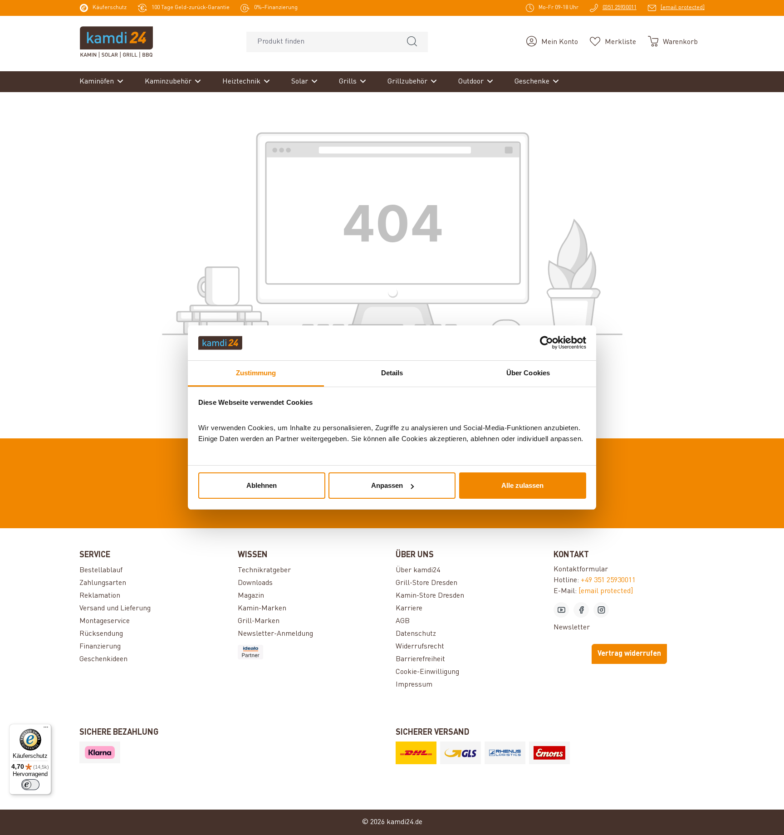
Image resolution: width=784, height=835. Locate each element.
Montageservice (104, 621)
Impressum (414, 684)
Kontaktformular (581, 569)
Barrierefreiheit (420, 659)
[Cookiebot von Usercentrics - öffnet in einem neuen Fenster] (546, 343)
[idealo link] (313, 652)
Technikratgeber (264, 570)
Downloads (255, 583)
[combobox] (321, 42)
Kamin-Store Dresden (430, 595)
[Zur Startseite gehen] (116, 41)
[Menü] (45, 729)
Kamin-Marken (262, 608)
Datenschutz (416, 634)
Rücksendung (101, 634)
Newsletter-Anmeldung (275, 634)
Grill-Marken (258, 621)
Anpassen (387, 485)
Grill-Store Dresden (426, 583)
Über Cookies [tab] (528, 373)
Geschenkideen (103, 659)
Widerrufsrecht (420, 646)
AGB (403, 621)
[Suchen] (412, 42)
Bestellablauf (100, 570)
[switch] (30, 784)
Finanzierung (100, 646)
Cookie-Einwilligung (427, 672)
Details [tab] (392, 373)
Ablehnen (261, 485)
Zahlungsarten (102, 583)
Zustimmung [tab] (256, 373)
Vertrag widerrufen (629, 654)
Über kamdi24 (418, 570)
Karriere (409, 608)
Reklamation (99, 595)
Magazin (251, 595)
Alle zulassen (522, 485)
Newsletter (572, 627)
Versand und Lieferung (115, 608)
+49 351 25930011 (608, 580)
